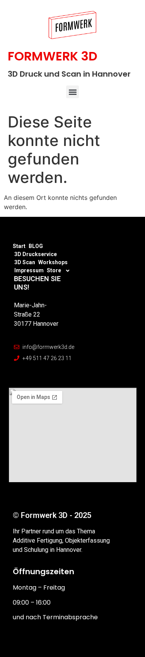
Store (54, 270)
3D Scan (24, 262)
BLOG (36, 246)
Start (19, 246)
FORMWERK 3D (52, 56)
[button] (72, 91)
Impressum (29, 270)
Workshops (53, 262)
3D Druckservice (35, 254)
